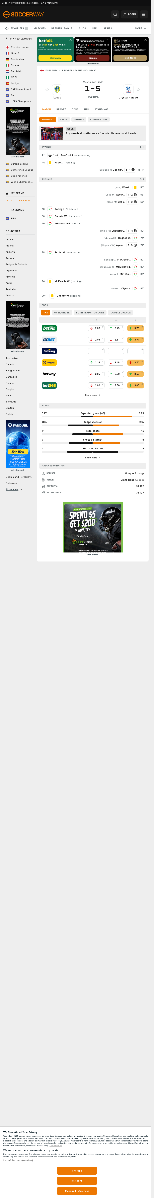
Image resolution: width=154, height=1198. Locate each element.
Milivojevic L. (123, 267)
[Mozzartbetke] (49, 362)
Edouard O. (110, 238)
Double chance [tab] (120, 312)
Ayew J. (114, 274)
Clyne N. (126, 288)
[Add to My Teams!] (47, 89)
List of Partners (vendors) (18, 1160)
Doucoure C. (107, 267)
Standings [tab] (101, 109)
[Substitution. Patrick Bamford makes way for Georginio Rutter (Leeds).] (50, 252)
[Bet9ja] (49, 328)
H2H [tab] (86, 109)
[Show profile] (57, 89)
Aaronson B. (82, 155)
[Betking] (49, 351)
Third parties (56, 1145)
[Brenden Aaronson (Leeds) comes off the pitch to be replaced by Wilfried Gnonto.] (50, 216)
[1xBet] (49, 339)
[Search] (115, 14)
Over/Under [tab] (62, 312)
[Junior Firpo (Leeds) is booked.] (50, 162)
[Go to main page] (30, 14)
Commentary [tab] (98, 119)
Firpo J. (76, 223)
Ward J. (115, 288)
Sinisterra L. (72, 209)
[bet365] (49, 385)
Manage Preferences (77, 1191)
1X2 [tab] (45, 312)
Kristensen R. (63, 223)
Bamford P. (73, 252)
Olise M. (109, 194)
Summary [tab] (48, 119)
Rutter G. (60, 252)
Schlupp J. (105, 169)
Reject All (76, 1180)
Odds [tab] (75, 109)
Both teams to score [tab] (90, 312)
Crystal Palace (128, 97)
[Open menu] (144, 14)
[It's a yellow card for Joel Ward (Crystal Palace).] (135, 187)
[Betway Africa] (49, 374)
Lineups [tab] (79, 119)
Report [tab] (61, 109)
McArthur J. (124, 259)
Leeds (57, 97)
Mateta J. (125, 274)
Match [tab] (46, 109)
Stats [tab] (63, 119)
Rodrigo (59, 209)
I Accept (77, 1170)
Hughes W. (124, 238)
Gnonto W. (61, 216)
